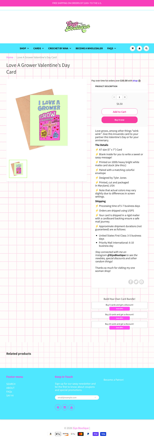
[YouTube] (71, 407)
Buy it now (119, 119)
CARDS (37, 48)
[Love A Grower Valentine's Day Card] (46, 120)
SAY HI (10, 395)
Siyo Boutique (81, 428)
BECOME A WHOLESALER (89, 48)
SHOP (23, 48)
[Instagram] (65, 407)
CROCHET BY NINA (58, 48)
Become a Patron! (114, 379)
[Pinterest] (58, 407)
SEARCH (10, 384)
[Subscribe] (95, 397)
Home (9, 57)
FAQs (110, 48)
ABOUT (10, 388)
